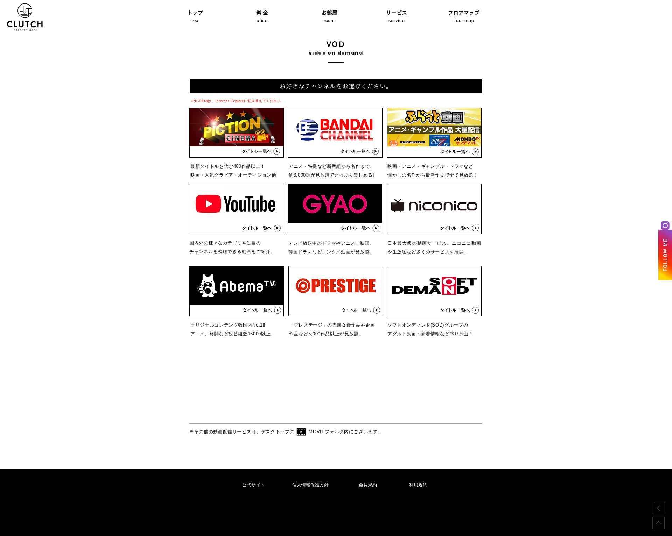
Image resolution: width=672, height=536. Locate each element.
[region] (237, 133)
